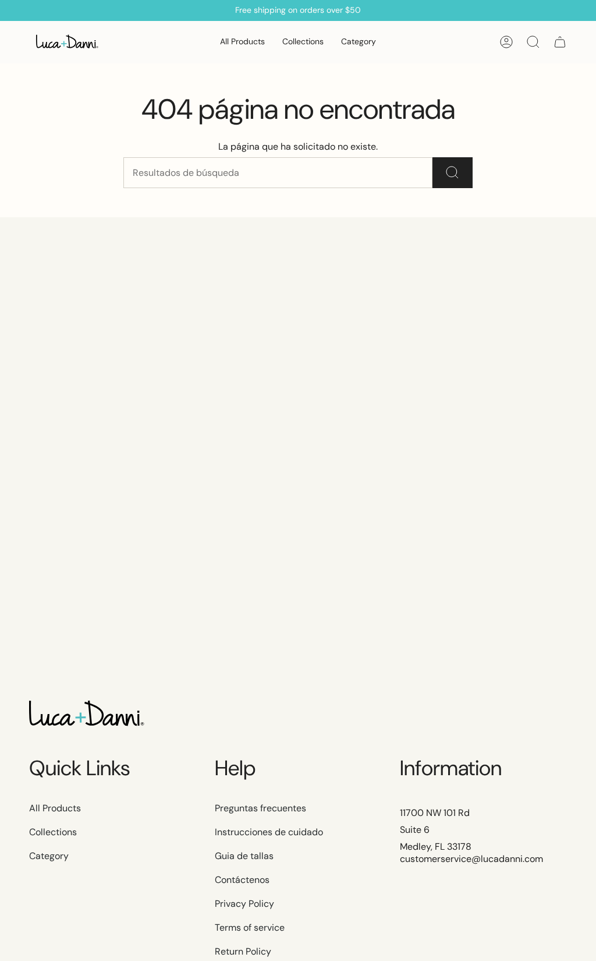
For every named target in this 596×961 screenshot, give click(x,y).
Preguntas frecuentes (260, 808)
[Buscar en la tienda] (452, 172)
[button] (303, 42)
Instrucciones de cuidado (269, 832)
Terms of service (250, 927)
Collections (53, 832)
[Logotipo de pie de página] (87, 714)
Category (49, 856)
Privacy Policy (244, 904)
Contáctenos (242, 880)
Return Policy (243, 951)
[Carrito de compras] (560, 42)
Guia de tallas (244, 856)
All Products (55, 808)
